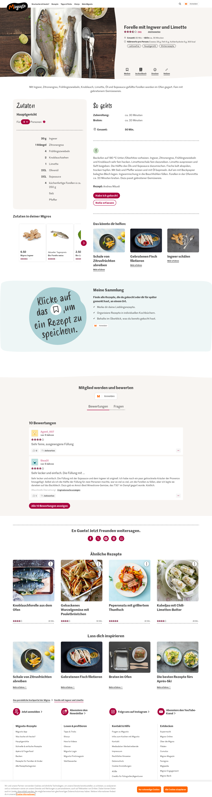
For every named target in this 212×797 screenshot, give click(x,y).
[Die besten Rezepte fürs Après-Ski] (177, 665)
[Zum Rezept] (33, 591)
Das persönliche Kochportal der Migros (31, 700)
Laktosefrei (134, 46)
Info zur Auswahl (44, 122)
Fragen (119, 406)
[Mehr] (178, 451)
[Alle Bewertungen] (130, 32)
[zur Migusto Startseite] (17, 4)
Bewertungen (98, 406)
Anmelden (194, 4)
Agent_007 (47, 431)
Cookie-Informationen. (25, 794)
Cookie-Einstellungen (121, 766)
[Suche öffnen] (180, 4)
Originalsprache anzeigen (68, 489)
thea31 (45, 460)
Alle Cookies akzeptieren (175, 789)
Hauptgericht (150, 46)
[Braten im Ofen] (129, 665)
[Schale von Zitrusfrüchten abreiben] (33, 665)
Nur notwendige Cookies (149, 789)
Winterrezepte (167, 46)
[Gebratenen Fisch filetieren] (81, 665)
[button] (34, 433)
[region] (106, 789)
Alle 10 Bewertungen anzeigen (49, 506)
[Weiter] (84, 243)
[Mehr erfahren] (109, 262)
